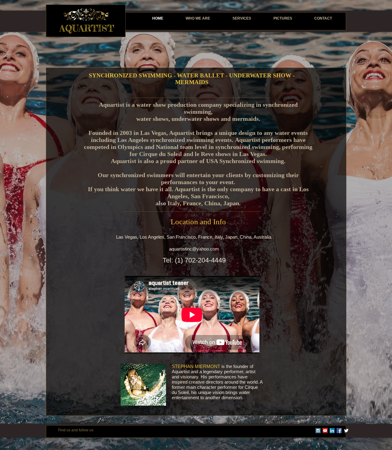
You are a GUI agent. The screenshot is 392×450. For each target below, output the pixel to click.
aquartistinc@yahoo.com (194, 248)
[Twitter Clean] (346, 430)
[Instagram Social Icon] (318, 430)
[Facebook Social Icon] (339, 430)
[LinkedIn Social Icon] (332, 430)
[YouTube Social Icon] (325, 430)
